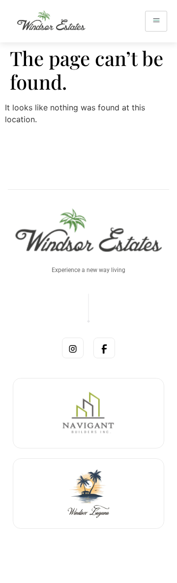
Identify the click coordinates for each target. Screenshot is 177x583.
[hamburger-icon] (156, 21)
